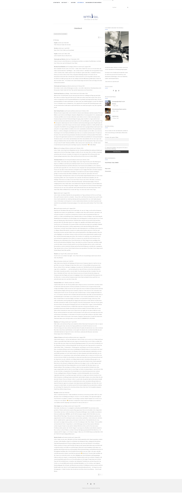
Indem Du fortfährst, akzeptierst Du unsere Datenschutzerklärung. (116, 148)
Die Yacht (64, 2)
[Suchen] (128, 7)
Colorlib (88, 488)
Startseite (56, 2)
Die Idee (73, 2)
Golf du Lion (115, 116)
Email (106, 142)
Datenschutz (108, 171)
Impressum (107, 168)
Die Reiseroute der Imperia (93, 2)
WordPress (98, 488)
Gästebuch (80, 2)
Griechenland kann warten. (119, 109)
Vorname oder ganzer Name (111, 137)
